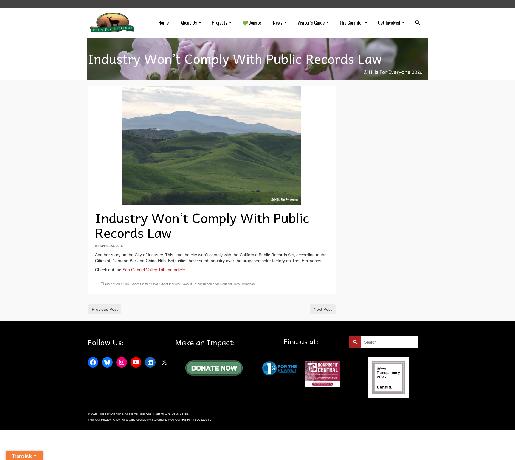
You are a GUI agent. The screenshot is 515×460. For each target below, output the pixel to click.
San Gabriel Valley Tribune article (153, 269)
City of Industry (169, 283)
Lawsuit (187, 283)
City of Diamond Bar (144, 283)
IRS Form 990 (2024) (195, 419)
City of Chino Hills (117, 283)
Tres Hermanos (244, 283)
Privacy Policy (110, 419)
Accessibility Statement (150, 419)
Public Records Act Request (213, 283)
